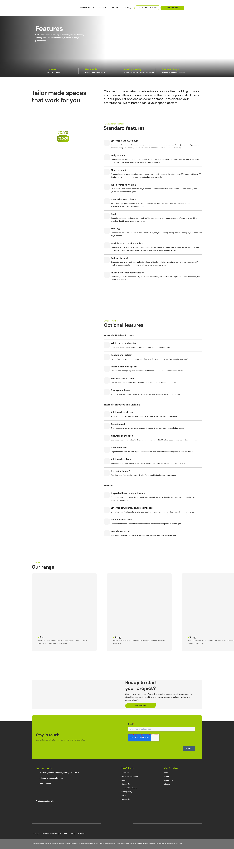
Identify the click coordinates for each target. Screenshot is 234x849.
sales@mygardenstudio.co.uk (51, 778)
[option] (60, 71)
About (115, 7)
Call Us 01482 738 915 (147, 7)
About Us (125, 773)
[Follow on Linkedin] (121, 824)
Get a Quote (140, 705)
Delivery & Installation (130, 776)
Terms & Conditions (129, 788)
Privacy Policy (127, 791)
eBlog (128, 7)
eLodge (167, 784)
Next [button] (219, 565)
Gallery (102, 7)
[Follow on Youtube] (128, 824)
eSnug (117, 637)
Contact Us (126, 784)
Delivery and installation (94, 72)
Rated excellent (53, 73)
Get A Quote (172, 7)
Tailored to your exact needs (173, 72)
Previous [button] (213, 565)
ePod (41, 637)
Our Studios (85, 7)
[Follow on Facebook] (113, 824)
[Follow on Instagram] (106, 824)
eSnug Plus (168, 780)
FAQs (124, 780)
